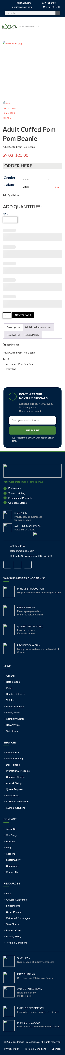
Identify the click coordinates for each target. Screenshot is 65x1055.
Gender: (10, 178)
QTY (5, 214)
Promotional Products (18, 770)
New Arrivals (13, 724)
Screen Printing (14, 758)
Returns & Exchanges (18, 918)
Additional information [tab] (37, 327)
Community (12, 866)
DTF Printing (13, 764)
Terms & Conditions (16, 942)
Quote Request (14, 789)
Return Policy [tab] (31, 334)
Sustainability (13, 859)
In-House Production (17, 801)
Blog (8, 847)
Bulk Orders (12, 795)
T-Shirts (10, 700)
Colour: (9, 185)
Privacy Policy (13, 936)
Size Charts (12, 924)
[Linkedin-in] (28, 564)
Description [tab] (13, 327)
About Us (11, 829)
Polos (9, 688)
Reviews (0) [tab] (13, 334)
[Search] (57, 13)
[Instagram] (17, 564)
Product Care (13, 930)
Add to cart (23, 315)
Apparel (10, 675)
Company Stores (15, 718)
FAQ (8, 893)
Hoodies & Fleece (15, 694)
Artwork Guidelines (16, 899)
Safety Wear (13, 712)
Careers (10, 853)
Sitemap (56, 1048)
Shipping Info (13, 905)
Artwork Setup (13, 783)
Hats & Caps (13, 681)
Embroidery (12, 752)
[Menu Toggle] (60, 26)
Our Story (11, 835)
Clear (57, 187)
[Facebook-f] (7, 564)
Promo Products (15, 706)
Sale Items (12, 731)
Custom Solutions (15, 807)
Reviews (10, 841)
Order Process (14, 912)
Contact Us (12, 872)
